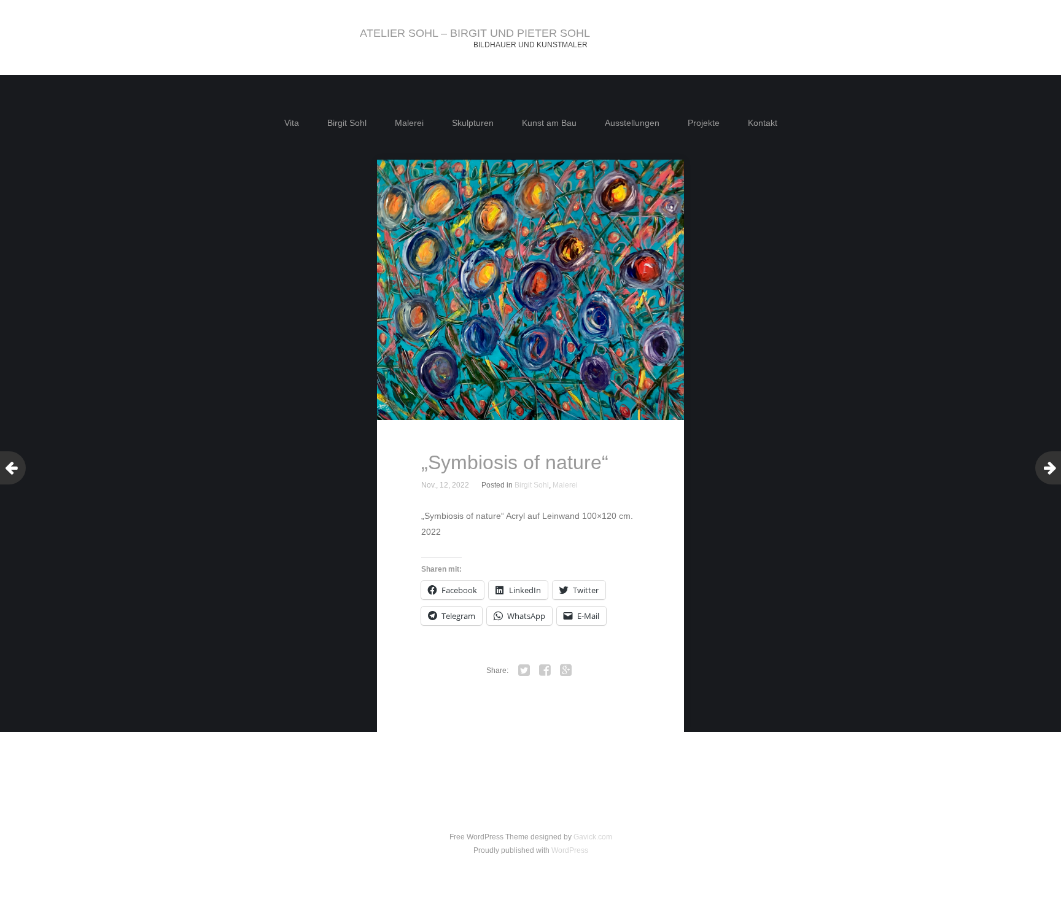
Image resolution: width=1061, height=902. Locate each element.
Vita (291, 123)
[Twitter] (524, 670)
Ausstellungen (632, 123)
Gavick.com (592, 837)
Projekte (704, 123)
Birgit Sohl (347, 123)
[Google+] (566, 670)
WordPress (569, 850)
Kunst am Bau (549, 123)
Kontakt (762, 123)
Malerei (409, 123)
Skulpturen (473, 123)
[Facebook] (545, 670)
